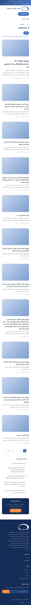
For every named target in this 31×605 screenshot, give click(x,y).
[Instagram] (10, 3)
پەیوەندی (27, 573)
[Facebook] (3, 3)
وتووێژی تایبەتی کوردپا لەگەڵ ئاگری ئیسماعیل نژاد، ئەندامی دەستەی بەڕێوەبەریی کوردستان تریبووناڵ (16, 399)
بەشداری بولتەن (23, 14)
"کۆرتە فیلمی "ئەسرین (23, 435)
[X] (8, 3)
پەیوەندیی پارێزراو (15, 510)
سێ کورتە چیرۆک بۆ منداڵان (18, 463)
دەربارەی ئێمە (26, 570)
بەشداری (6, 591)
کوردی (27, 3)
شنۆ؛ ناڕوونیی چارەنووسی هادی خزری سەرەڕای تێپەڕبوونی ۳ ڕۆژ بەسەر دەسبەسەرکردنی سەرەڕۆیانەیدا (16, 470)
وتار (28, 558)
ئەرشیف (27, 575)
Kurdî (23, 3)
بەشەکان (24, 19)
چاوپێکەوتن (26, 560)
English (15, 3)
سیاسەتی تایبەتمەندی (24, 578)
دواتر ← (7, 451)
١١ (12, 451)
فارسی (19, 3)
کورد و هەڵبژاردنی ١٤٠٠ (23, 215)
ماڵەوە (27, 24)
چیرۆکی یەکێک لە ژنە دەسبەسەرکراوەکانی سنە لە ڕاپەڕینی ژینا (16, 64)
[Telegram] (5, 3)
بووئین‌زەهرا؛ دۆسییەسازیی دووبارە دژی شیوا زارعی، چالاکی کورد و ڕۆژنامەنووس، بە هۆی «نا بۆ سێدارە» (14, 484)
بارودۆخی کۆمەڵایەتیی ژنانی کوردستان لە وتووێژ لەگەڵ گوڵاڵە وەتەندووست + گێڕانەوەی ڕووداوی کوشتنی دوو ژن (15, 180)
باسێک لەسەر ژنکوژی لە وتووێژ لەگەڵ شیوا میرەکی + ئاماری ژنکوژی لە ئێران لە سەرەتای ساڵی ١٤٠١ (17, 106)
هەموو (26, 33)
